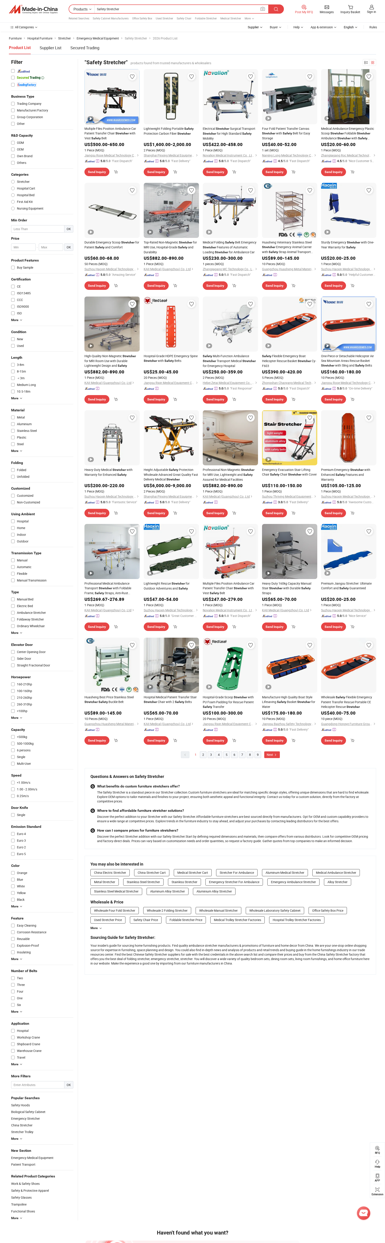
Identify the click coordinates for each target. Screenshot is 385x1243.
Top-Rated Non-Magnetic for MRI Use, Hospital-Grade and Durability (170, 247)
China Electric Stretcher (110, 872)
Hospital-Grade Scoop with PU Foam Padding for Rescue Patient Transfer (228, 702)
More (94, 928)
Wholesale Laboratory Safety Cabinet (275, 910)
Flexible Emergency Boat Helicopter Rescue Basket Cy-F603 (289, 361)
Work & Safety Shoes (25, 1183)
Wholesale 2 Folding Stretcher (167, 910)
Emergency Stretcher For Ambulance (234, 882)
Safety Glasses (21, 1197)
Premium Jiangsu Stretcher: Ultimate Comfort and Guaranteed (346, 585)
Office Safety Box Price (327, 910)
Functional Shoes (23, 1211)
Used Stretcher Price (108, 920)
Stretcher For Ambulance (237, 872)
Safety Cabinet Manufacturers (111, 18)
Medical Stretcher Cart (192, 872)
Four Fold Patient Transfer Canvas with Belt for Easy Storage (286, 133)
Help (296, 27)
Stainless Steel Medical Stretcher (116, 891)
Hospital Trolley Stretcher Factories (297, 920)
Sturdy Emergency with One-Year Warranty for (347, 244)
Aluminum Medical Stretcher (285, 872)
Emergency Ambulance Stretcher (293, 882)
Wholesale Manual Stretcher (218, 910)
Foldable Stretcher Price (186, 920)
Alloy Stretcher (338, 882)
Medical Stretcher (230, 18)
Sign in (371, 12)
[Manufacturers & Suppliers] (33, 9)
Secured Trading (84, 47)
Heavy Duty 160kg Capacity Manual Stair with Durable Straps (286, 588)
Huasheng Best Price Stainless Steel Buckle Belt (109, 699)
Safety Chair (184, 18)
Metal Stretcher (104, 882)
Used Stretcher (164, 18)
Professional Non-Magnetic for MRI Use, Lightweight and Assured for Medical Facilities (228, 475)
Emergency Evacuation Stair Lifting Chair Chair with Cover (289, 472)
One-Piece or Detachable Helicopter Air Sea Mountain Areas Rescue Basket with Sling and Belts (347, 360)
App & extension (322, 27)
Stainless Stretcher (184, 882)
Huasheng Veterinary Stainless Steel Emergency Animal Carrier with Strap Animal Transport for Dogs (287, 247)
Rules (373, 27)
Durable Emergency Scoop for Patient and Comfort (111, 244)
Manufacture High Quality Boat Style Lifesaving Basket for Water (288, 702)
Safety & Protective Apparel (30, 1190)
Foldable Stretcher (206, 18)
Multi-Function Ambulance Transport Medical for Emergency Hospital (229, 361)
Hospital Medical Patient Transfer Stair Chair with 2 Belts (170, 699)
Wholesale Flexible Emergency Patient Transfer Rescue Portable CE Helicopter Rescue (346, 702)
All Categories (24, 27)
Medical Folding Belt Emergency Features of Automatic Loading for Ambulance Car (229, 247)
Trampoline (19, 1204)
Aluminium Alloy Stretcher (214, 891)
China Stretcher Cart (152, 872)
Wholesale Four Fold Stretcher (114, 910)
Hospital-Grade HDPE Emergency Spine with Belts (171, 358)
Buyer (274, 27)
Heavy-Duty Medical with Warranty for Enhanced (108, 472)
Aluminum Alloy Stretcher (167, 891)
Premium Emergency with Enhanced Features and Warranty (345, 475)
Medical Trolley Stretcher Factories (237, 920)
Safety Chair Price (145, 920)
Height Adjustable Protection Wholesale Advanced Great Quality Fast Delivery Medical (171, 474)
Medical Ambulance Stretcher (336, 872)
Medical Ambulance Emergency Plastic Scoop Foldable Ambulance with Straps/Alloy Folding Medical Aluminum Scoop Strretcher (348, 133)
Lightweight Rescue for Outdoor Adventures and (167, 585)
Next (270, 754)
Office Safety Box (142, 18)
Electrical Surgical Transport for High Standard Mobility (229, 133)
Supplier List (50, 47)
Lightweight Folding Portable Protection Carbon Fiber (169, 131)
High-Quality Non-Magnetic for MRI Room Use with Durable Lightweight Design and (110, 361)
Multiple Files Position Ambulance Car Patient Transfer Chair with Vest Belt (110, 133)
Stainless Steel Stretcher (143, 882)
